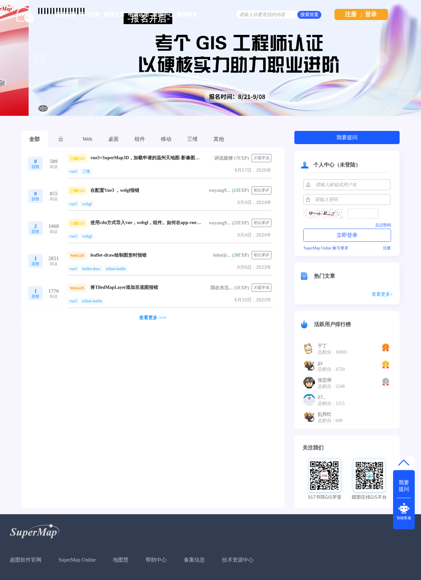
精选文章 (114, 14)
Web (87, 139)
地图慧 (121, 560)
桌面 (113, 139)
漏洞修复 (187, 14)
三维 (192, 139)
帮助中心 (156, 560)
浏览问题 (65, 14)
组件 (140, 139)
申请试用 (138, 14)
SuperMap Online (77, 560)
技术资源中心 (238, 560)
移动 (166, 139)
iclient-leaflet (116, 268)
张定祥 (325, 380)
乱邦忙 (325, 414)
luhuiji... (222, 255)
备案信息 (194, 560)
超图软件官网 (25, 560)
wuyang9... (220, 190)
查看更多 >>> (153, 317)
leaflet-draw (91, 268)
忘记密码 (383, 225)
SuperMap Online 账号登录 (326, 248)
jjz (320, 363)
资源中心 (162, 14)
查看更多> (382, 294)
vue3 (73, 171)
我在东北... (221, 287)
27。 (323, 397)
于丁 (322, 345)
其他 (218, 139)
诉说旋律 (223, 158)
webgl (87, 204)
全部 (34, 139)
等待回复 (89, 14)
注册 (351, 14)
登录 (371, 14)
